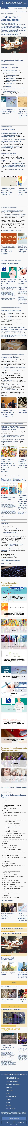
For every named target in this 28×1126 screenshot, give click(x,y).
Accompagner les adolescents (8, 1026)
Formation (9, 1087)
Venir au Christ (7, 363)
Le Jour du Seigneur (8, 548)
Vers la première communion (11, 897)
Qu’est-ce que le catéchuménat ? (13, 823)
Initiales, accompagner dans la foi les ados (8, 498)
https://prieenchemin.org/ (8, 556)
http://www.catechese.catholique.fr (12, 529)
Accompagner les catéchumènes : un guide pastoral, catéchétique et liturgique (8, 250)
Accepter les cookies (14, 1118)
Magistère (15, 67)
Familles (6, 843)
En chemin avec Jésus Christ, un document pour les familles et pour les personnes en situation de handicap (8, 465)
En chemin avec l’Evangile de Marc (12, 370)
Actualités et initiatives (12, 1081)
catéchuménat (20, 24)
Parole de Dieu (8, 387)
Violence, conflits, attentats (11, 893)
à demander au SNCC (18, 163)
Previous (2, 99)
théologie (10, 545)
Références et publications (13, 1084)
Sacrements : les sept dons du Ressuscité (15, 882)
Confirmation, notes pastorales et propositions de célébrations (8, 191)
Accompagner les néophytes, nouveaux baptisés (17, 833)
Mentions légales (10, 1108)
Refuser (7, 1122)
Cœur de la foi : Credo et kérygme (13, 835)
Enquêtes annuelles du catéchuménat (12, 230)
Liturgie (12, 787)
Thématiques (16, 11)
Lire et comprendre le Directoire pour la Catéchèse (8, 111)
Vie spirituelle (8, 891)
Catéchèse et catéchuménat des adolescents (8, 1047)
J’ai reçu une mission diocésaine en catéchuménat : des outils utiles (14, 328)
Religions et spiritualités (11, 874)
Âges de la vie (7, 803)
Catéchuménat (23, 11)
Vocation (6, 895)
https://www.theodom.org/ (16, 544)
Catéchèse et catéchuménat (6, 11)
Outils (8, 1093)
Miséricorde (7, 861)
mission (3, 61)
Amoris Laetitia (9, 78)
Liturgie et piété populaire (11, 855)
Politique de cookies (14, 1124)
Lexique (8, 1102)
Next (26, 99)
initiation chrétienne (7, 33)
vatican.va (8, 86)
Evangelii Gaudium (11, 75)
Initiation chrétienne (22, 511)
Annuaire (8, 1099)
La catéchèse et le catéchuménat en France (12, 1078)
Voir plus (14, 925)
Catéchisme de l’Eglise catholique (11, 72)
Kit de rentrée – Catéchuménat (13, 827)
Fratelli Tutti (9, 83)
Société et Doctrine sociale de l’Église (14, 886)
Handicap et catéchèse (10, 847)
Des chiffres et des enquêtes (8, 931)
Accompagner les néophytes (16, 169)
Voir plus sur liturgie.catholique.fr (14, 1006)
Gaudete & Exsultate (11, 80)
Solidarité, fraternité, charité (12, 888)
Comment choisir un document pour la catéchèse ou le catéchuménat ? (8, 413)
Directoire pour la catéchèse (10, 70)
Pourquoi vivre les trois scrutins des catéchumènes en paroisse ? (8, 916)
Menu (3, 8)
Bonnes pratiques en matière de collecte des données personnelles (8, 282)
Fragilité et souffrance (10, 845)
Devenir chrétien (7, 799)
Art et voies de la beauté (10, 815)
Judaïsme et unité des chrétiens (12, 849)
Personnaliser (20, 1122)
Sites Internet (6, 564)
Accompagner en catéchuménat (13, 825)
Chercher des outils (6, 955)
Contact (8, 1105)
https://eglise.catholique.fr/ (10, 532)
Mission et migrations (9, 863)
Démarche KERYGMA (11, 1096)
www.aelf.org (17, 141)
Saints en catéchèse (9, 884)
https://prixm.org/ (17, 536)
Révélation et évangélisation (11, 880)
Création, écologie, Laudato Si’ (12, 837)
